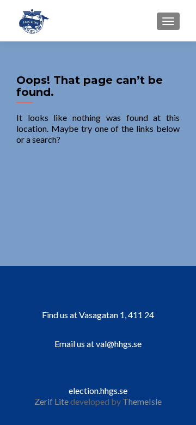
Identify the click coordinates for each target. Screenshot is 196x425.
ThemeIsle (142, 401)
